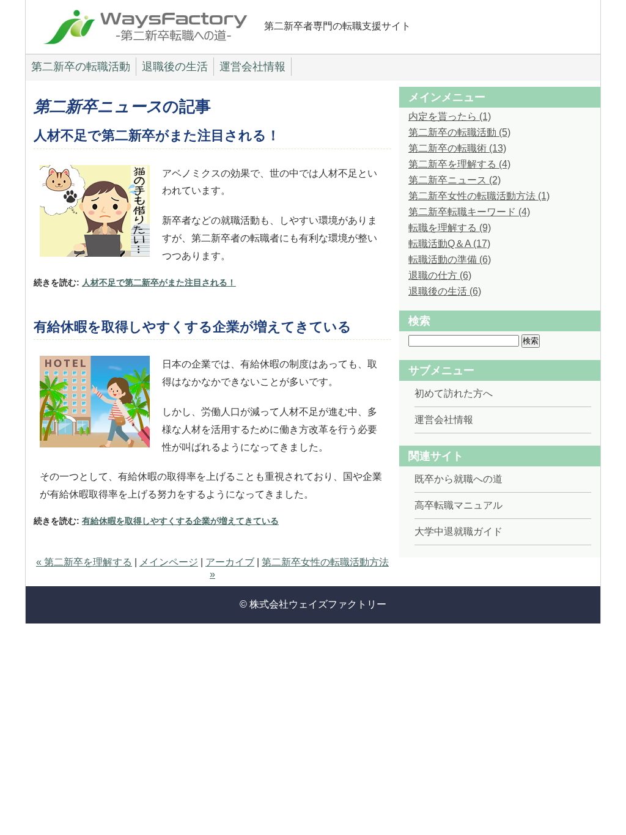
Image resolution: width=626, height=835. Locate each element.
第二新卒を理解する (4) (459, 164)
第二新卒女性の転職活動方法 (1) (479, 196)
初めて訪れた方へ (453, 393)
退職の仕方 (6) (439, 275)
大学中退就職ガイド (458, 531)
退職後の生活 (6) (444, 291)
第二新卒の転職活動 (80, 67)
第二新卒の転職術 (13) (457, 148)
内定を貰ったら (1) (449, 116)
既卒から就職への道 (458, 479)
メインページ (168, 562)
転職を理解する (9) (449, 228)
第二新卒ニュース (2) (454, 180)
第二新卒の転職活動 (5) (459, 132)
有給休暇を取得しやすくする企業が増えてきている (193, 326)
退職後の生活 (175, 67)
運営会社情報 (252, 67)
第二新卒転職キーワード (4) (469, 212)
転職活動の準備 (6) (449, 259)
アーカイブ (229, 562)
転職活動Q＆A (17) (449, 243)
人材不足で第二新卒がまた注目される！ (157, 135)
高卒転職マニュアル (458, 505)
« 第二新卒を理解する (84, 562)
